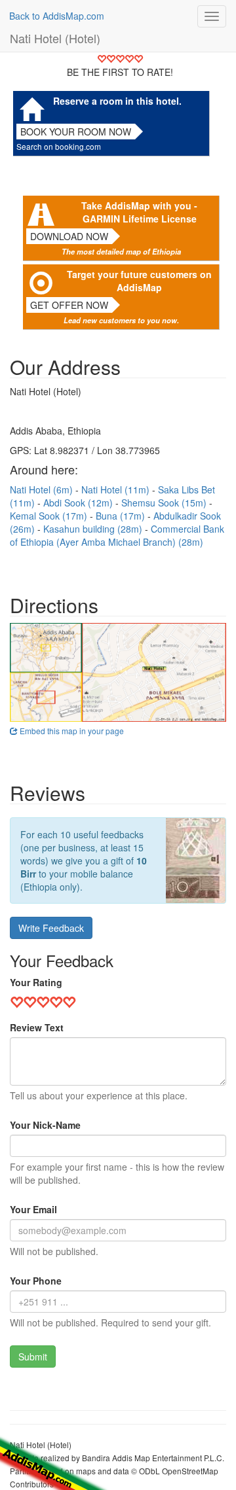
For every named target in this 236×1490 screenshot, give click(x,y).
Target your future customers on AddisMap (139, 281)
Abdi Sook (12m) (79, 502)
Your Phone (36, 1280)
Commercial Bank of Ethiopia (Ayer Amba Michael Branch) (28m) (117, 535)
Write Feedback (51, 927)
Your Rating (36, 982)
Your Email (33, 1209)
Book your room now (75, 131)
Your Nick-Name (45, 1124)
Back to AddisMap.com (56, 15)
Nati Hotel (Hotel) (55, 37)
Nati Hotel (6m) (42, 489)
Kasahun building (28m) (94, 528)
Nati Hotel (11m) (116, 489)
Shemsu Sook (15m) (165, 502)
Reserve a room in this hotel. (117, 100)
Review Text (37, 1027)
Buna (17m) (122, 515)
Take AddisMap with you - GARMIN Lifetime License (139, 212)
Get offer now (69, 304)
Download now (69, 236)
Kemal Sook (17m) (50, 515)
